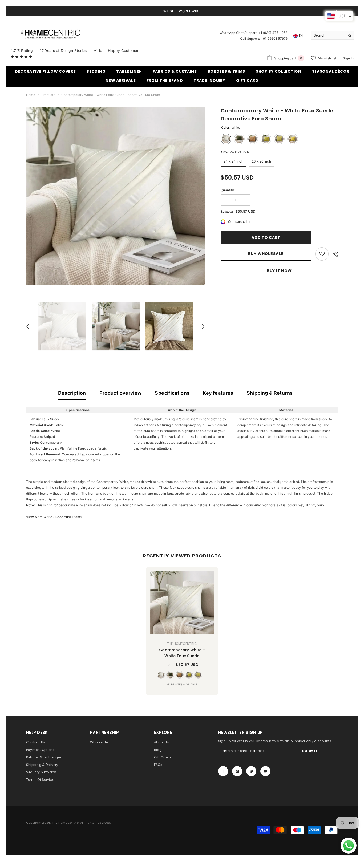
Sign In (348, 58)
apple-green (189, 675)
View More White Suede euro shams (54, 517)
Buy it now (279, 270)
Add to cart (265, 237)
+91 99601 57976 (274, 39)
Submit (310, 751)
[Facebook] (223, 771)
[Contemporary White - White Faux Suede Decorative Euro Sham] (182, 602)
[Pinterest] (251, 771)
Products (48, 95)
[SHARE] (333, 254)
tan (180, 675)
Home (30, 95)
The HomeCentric (182, 643)
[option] (115, 196)
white (161, 675)
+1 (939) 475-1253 (273, 33)
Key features (218, 393)
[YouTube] (265, 771)
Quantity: (228, 190)
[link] (322, 254)
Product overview (120, 393)
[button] (28, 326)
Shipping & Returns (270, 393)
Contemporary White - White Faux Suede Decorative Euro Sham (182, 653)
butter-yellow (198, 675)
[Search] (332, 35)
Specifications (172, 393)
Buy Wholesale (266, 253)
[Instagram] (237, 771)
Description (72, 393)
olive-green (170, 675)
